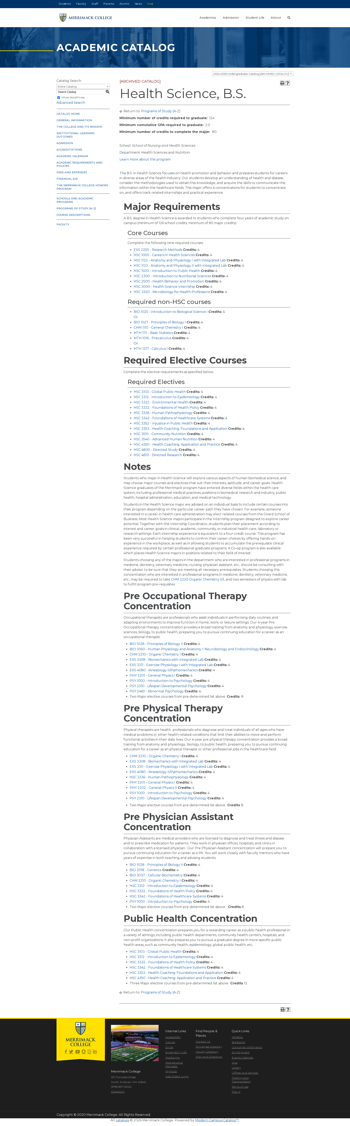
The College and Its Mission (79, 126)
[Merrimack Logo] (86, 18)
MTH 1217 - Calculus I (151, 349)
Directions (117, 1091)
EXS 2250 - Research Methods (158, 250)
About (276, 17)
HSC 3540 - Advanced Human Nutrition (165, 439)
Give (150, 3)
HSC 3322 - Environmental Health (161, 402)
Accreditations (69, 149)
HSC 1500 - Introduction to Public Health (167, 271)
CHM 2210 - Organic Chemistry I (155, 654)
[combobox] (252, 73)
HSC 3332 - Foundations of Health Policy (166, 408)
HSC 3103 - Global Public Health (160, 392)
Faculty (81, 3)
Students (65, 3)
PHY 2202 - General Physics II (153, 788)
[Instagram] (89, 1051)
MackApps (172, 1057)
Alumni (124, 3)
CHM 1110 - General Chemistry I (158, 327)
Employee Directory (209, 1046)
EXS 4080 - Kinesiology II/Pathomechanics (164, 670)
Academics (208, 17)
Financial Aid (67, 178)
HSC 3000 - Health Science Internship (164, 287)
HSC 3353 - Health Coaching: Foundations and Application (180, 429)
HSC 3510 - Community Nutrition (160, 434)
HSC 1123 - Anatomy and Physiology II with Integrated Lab (180, 265)
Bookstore (238, 1042)
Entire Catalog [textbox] (67, 86)
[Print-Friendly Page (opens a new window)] (282, 83)
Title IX (236, 1092)
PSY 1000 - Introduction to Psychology (161, 681)
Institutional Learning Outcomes (76, 135)
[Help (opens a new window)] (287, 83)
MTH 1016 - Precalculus (152, 338)
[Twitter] (71, 1051)
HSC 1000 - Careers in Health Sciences (164, 255)
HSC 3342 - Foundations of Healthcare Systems (172, 418)
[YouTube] (77, 1051)
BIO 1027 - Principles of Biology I (160, 322)
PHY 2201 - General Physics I (152, 675)
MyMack (171, 1071)
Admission (231, 17)
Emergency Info (176, 1052)
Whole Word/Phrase (73, 97)
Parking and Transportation (241, 1079)
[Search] (288, 17)
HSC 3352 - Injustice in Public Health (163, 423)
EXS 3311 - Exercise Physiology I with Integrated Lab (171, 665)
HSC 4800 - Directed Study (156, 450)
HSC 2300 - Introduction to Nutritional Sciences (172, 276)
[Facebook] (66, 1051)
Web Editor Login (177, 1076)
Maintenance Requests (174, 1064)
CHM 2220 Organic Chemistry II (196, 579)
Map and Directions (209, 1057)
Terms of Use (240, 1087)
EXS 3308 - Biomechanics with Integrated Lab (167, 660)
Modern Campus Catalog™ (217, 1120)
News (138, 3)
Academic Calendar (72, 156)
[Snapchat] (84, 1051)
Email (169, 1047)
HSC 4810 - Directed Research (158, 455)
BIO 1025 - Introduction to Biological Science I (171, 312)
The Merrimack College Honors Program (82, 187)
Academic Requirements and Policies (79, 164)
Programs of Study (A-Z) (76, 208)
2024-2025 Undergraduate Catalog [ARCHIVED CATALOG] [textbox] (251, 73)
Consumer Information (247, 1047)
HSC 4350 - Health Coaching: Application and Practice (177, 444)
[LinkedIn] (95, 1051)
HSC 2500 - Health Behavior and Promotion (169, 281)
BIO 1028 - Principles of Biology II (156, 644)
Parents (109, 3)
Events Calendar (242, 1057)
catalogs (122, 1120)
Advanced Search (71, 103)
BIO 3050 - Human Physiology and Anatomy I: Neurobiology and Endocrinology (194, 649)
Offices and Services (245, 1073)
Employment (241, 1052)
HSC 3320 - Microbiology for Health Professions (172, 292)
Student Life (255, 17)
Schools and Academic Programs (75, 200)
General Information (74, 120)
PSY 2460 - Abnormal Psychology (157, 691)
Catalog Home (68, 113)
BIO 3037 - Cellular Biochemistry (156, 875)
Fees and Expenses (72, 172)
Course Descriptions (73, 214)
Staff (95, 3)
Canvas (170, 1042)
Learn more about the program (145, 159)
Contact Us (203, 1041)
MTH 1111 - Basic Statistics (153, 333)
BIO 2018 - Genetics (145, 870)
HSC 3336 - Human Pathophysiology (163, 413)
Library (236, 1067)
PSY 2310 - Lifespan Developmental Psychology (168, 686)
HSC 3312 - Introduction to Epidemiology (167, 397)
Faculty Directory (207, 1051)
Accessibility (173, 1037)
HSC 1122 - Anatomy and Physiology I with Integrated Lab (180, 260)
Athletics (237, 1037)
